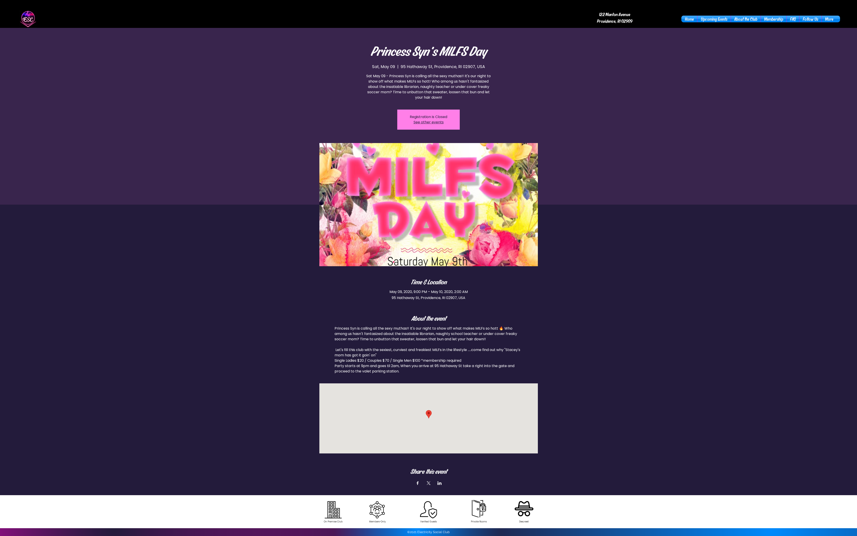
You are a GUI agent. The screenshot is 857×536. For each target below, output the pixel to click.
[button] (746, 19)
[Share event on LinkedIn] (439, 483)
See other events (429, 122)
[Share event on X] (428, 483)
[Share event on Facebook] (418, 483)
